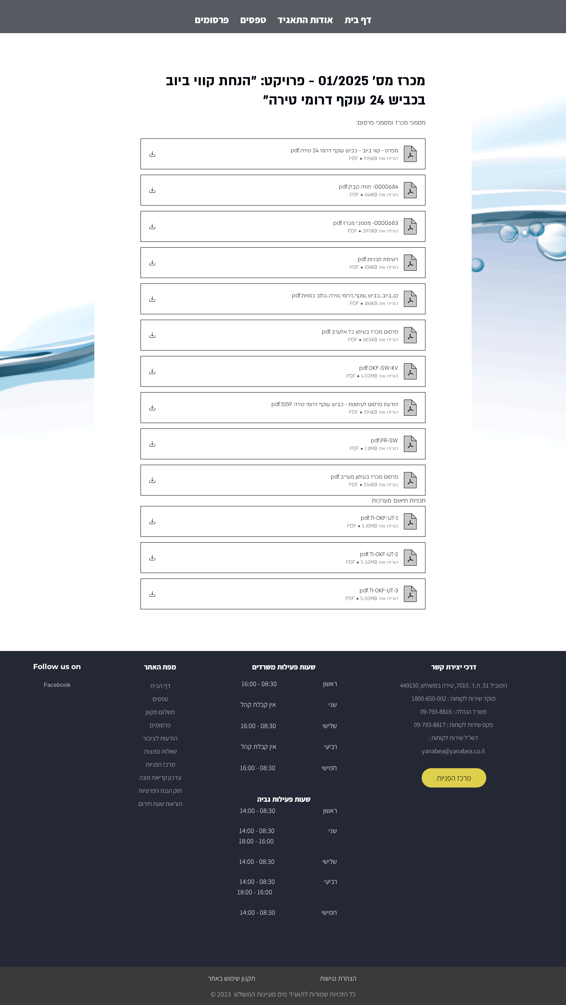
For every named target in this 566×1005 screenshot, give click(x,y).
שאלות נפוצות (160, 751)
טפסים (160, 699)
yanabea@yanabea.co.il (453, 751)
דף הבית (160, 685)
